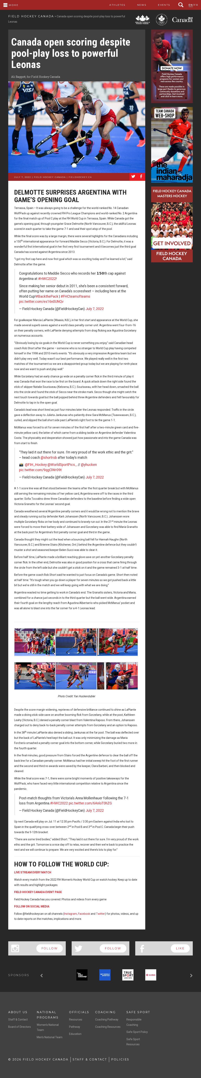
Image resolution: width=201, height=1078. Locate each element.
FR (196, 4)
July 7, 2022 (95, 309)
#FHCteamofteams (75, 296)
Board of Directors (19, 1026)
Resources (75, 1019)
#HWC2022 (47, 279)
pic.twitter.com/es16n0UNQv (41, 302)
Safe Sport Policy (137, 1031)
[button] (42, 975)
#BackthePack (47, 296)
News (141, 4)
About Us (17, 1012)
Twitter (100, 913)
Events (164, 4)
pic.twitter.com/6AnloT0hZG (90, 803)
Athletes (117, 4)
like (180, 948)
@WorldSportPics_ (62, 465)
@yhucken (89, 465)
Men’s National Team (49, 1037)
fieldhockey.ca (80, 177)
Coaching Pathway (106, 1019)
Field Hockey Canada (31, 16)
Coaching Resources (108, 1026)
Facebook (84, 913)
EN (191, 4)
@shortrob (49, 458)
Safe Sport (138, 1012)
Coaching (105, 1012)
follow (49, 948)
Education (75, 1033)
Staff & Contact (18, 1019)
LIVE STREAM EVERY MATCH (32, 872)
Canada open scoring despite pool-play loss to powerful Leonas (70, 53)
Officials (79, 1012)
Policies (120, 1059)
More (13, 5)
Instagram (70, 913)
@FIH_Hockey (36, 465)
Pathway (74, 1026)
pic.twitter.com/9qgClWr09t (40, 470)
